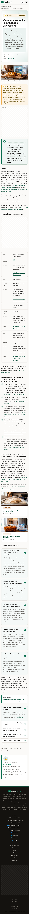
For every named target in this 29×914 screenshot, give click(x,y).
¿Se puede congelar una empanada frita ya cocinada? (11, 605)
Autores (14, 850)
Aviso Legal (14, 899)
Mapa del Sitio (14, 908)
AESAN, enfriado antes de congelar (19, 327)
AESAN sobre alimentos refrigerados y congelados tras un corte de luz (14, 479)
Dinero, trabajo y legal (14, 825)
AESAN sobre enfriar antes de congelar (14, 394)
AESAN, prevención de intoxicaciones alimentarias (19, 358)
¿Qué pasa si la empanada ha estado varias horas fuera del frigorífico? (11, 656)
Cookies (14, 904)
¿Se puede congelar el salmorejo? (12, 740)
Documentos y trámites (14, 827)
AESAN (4, 56)
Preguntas (14, 847)
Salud (14, 835)
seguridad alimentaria (6, 750)
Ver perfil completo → (8, 777)
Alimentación (8, 6)
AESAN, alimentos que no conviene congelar (19, 300)
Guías (14, 852)
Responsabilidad (14, 906)
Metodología (14, 857)
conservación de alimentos (15, 748)
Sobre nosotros (14, 855)
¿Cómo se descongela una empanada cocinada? (10, 630)
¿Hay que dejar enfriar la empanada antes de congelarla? (12, 582)
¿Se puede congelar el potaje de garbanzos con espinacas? (11, 729)
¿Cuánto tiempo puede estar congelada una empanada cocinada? (11, 553)
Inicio (2, 6)
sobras (15, 750)
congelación (4, 748)
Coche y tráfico (14, 822)
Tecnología (14, 837)
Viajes (14, 840)
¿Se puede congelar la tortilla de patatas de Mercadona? (12, 735)
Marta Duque (7, 764)
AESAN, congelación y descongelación (19, 274)
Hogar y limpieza (14, 830)
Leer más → (20, 717)
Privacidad (14, 901)
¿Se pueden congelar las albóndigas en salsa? (13, 723)
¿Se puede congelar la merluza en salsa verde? (12, 708)
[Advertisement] (14, 122)
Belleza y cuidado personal (14, 820)
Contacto (14, 860)
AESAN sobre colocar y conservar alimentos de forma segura (15, 415)
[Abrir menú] (26, 2)
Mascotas (14, 832)
